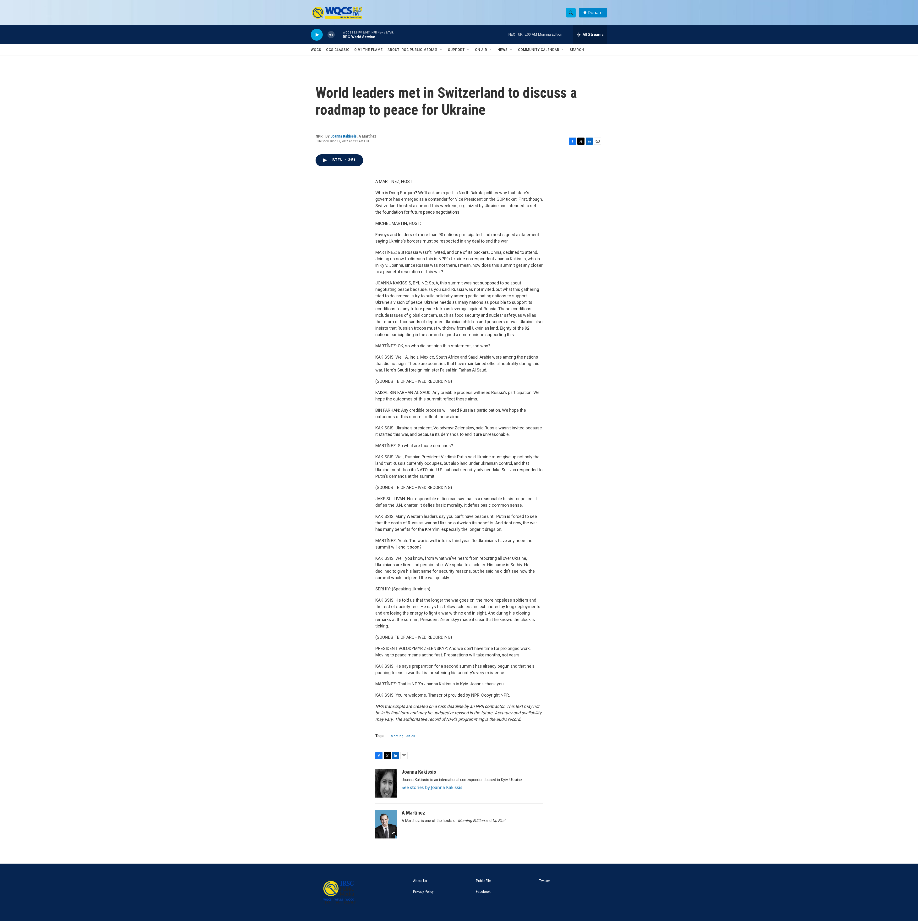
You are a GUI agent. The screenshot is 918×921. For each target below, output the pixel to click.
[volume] (331, 34)
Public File (483, 881)
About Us (420, 881)
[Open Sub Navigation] (441, 50)
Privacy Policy (423, 891)
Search (577, 50)
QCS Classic (338, 50)
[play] (317, 35)
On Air (481, 50)
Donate (595, 12)
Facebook (483, 891)
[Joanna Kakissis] (386, 783)
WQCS (316, 50)
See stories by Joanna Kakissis (432, 787)
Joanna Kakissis (344, 136)
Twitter (544, 881)
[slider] (338, 34)
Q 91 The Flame (368, 50)
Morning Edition (403, 736)
